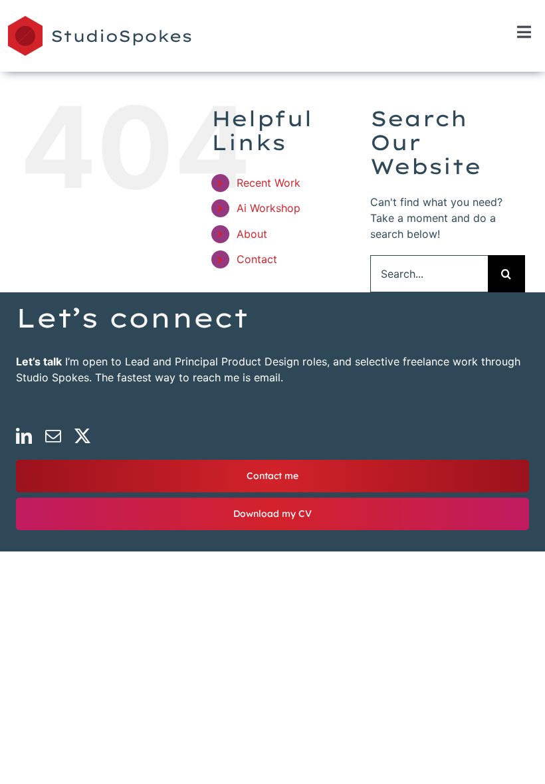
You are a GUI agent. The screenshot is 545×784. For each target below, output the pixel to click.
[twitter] (82, 436)
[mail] (53, 436)
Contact (257, 259)
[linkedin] (24, 436)
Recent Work (268, 182)
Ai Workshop (268, 208)
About (252, 234)
